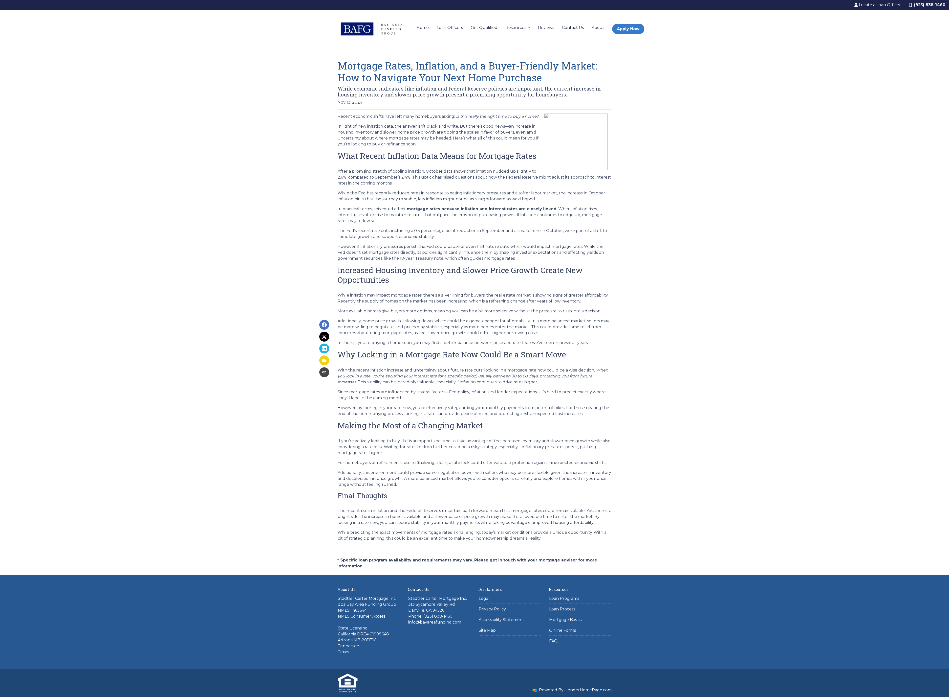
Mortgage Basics (565, 619)
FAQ (553, 641)
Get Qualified (484, 27)
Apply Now (628, 28)
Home (423, 27)
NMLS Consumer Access (361, 616)
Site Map (487, 630)
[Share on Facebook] (324, 325)
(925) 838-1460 (929, 4)
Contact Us (573, 27)
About (598, 27)
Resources (516, 27)
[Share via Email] (324, 360)
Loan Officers (450, 27)
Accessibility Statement (501, 619)
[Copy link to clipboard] (324, 372)
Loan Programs (564, 598)
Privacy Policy (492, 609)
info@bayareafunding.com (434, 622)
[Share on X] (324, 337)
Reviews (546, 27)
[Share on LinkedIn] (324, 348)
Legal (484, 598)
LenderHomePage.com (588, 690)
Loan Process (562, 609)
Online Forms (562, 630)
